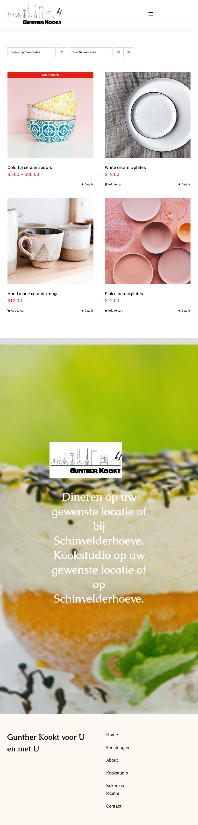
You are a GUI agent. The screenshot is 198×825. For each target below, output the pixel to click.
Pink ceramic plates (124, 294)
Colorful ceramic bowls (29, 167)
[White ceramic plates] (148, 115)
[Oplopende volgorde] (61, 52)
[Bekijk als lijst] (128, 52)
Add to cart (115, 184)
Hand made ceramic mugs (32, 294)
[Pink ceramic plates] (148, 241)
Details (89, 184)
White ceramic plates (125, 167)
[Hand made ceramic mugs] (50, 241)
